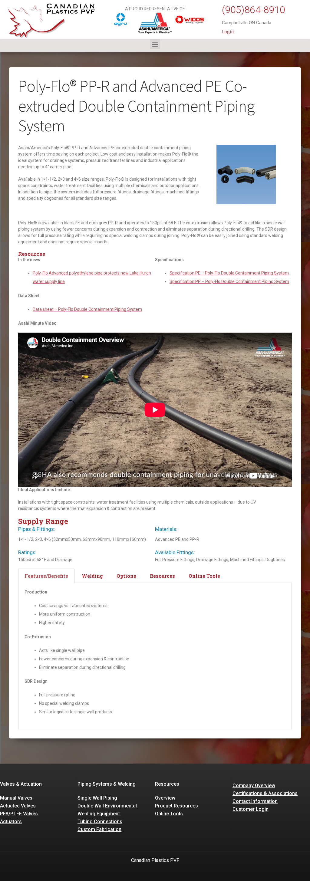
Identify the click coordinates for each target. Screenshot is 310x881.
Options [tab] (126, 576)
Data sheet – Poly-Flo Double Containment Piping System (87, 309)
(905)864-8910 (253, 9)
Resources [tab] (162, 576)
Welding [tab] (92, 576)
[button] (155, 44)
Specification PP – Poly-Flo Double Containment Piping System (229, 281)
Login (228, 31)
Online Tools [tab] (204, 576)
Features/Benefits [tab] (46, 576)
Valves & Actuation (21, 784)
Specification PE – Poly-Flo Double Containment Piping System (229, 273)
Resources (167, 784)
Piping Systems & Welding (107, 784)
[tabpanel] (155, 656)
